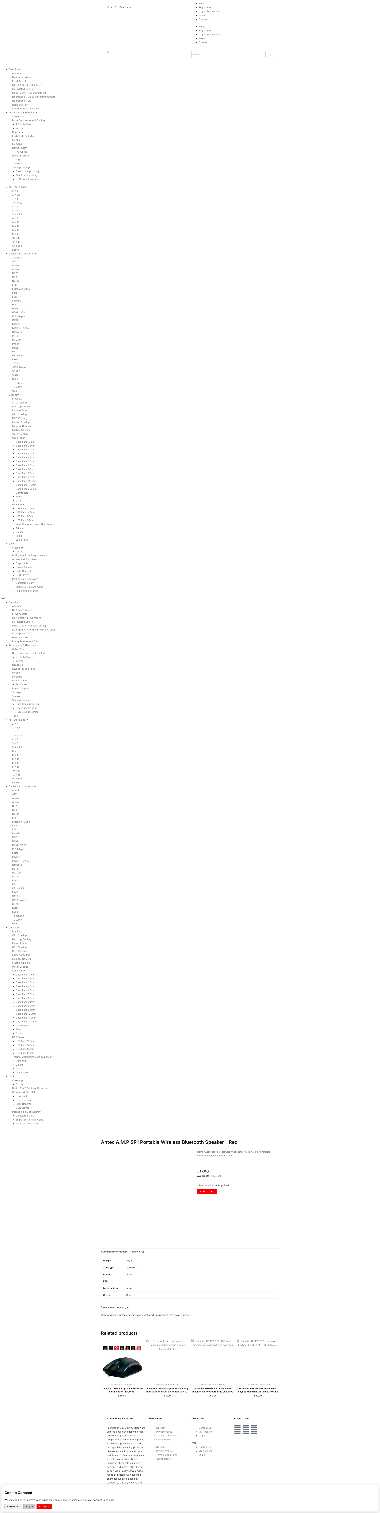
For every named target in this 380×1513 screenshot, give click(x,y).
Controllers (22, 492)
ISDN (15, 320)
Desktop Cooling (21, 406)
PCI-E (15, 335)
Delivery (161, 1427)
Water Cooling (20, 433)
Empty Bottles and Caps (25, 108)
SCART (16, 371)
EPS (14, 284)
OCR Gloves (22, 574)
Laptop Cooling (21, 422)
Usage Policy (163, 1439)
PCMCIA (17, 339)
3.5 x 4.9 (17, 202)
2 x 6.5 (16, 194)
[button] (190, 598)
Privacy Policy (164, 1431)
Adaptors (17, 257)
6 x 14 (15, 226)
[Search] (269, 54)
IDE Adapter (19, 316)
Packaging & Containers (25, 578)
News (202, 15)
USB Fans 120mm (25, 508)
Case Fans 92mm (25, 476)
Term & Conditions (166, 1435)
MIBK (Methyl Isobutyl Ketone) (29, 92)
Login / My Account (210, 11)
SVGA (15, 375)
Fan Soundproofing (26, 175)
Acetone (17, 73)
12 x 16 (16, 241)
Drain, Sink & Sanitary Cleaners (29, 555)
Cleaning (17, 547)
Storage (16, 159)
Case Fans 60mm (25, 465)
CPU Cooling (19, 402)
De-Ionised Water (22, 77)
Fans (14, 292)
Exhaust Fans (19, 410)
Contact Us (205, 1427)
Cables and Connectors (22, 253)
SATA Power (19, 367)
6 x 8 (15, 218)
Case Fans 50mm (25, 461)
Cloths (19, 551)
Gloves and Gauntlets (24, 559)
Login (202, 1435)
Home (202, 3)
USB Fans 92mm (25, 520)
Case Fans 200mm (26, 488)
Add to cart (207, 1191)
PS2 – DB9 (18, 355)
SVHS (15, 379)
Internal (20, 128)
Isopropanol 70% (21, 100)
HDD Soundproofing (27, 179)
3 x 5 (15, 198)
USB (14, 390)
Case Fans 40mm (25, 453)
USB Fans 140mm (25, 512)
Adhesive (21, 528)
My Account (205, 1431)
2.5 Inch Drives (24, 124)
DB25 (15, 273)
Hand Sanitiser (20, 104)
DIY (11, 543)
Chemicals (14, 69)
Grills (18, 500)
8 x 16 (15, 233)
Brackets (17, 398)
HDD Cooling (19, 418)
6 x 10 (15, 222)
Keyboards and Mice (23, 135)
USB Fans (17, 504)
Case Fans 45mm (25, 457)
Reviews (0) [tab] (137, 1251)
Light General (23, 571)
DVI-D (15, 281)
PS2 (14, 351)
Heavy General (24, 567)
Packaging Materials (27, 590)
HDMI (15, 308)
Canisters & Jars (25, 582)
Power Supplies (21, 155)
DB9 (14, 277)
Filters (19, 496)
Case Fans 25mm (25, 445)
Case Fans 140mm (26, 484)
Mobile (16, 139)
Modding (17, 143)
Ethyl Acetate (19, 81)
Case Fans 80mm (25, 473)
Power (15, 347)
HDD (15, 304)
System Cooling (21, 429)
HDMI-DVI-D (19, 312)
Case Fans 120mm (26, 480)
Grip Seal (17, 245)
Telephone (18, 383)
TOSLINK (17, 386)
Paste (19, 535)
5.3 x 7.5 (17, 214)
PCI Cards (21, 151)
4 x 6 (15, 206)
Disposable (22, 563)
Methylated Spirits (22, 88)
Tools (15, 183)
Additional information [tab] (114, 1251)
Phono (15, 343)
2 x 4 (15, 190)
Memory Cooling (21, 426)
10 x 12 (16, 237)
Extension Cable (21, 288)
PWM (15, 359)
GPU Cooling (19, 414)
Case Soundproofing (27, 171)
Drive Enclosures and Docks (28, 120)
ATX (14, 261)
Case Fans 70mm (25, 469)
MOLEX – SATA (20, 328)
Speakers (17, 163)
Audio (15, 265)
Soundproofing (20, 167)
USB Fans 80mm (25, 516)
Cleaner (20, 531)
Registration (205, 7)
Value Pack (22, 539)
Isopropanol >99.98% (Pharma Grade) (33, 96)
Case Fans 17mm (25, 441)
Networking (18, 147)
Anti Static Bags (18, 186)
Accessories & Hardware (22, 112)
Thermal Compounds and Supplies (31, 524)
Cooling (13, 394)
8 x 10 (15, 230)
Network (17, 331)
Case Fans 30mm (25, 449)
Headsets (17, 132)
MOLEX (16, 324)
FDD (14, 296)
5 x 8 (15, 210)
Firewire (16, 300)
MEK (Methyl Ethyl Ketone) (27, 85)
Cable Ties (18, 116)
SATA (15, 363)
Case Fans (18, 437)
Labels (15, 249)
